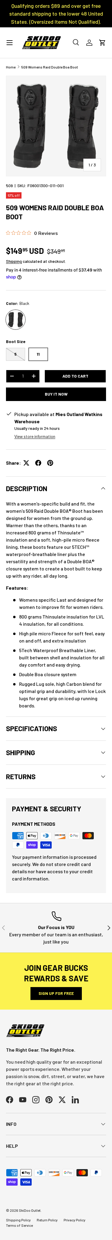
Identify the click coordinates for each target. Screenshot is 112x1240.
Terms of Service (19, 1225)
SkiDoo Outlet (30, 1210)
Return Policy (47, 1220)
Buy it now (56, 394)
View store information (34, 436)
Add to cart (75, 375)
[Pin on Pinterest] (50, 463)
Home (11, 67)
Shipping (14, 261)
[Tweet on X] (26, 463)
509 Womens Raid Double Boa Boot (49, 67)
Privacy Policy (74, 1220)
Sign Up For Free (56, 993)
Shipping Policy (18, 1220)
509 (9, 185)
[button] (102, 42)
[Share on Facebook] (38, 463)
